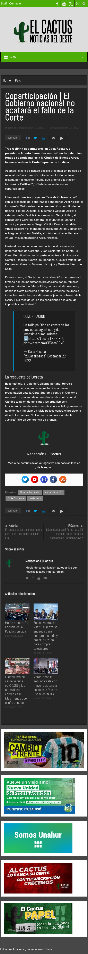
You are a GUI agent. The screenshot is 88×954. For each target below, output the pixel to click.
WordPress (45, 949)
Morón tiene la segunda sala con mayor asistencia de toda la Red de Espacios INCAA (45, 685)
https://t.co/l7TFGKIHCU (46, 338)
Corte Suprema (16, 498)
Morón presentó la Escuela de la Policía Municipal (17, 627)
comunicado (73, 277)
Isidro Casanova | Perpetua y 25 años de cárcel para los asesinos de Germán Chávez (64, 532)
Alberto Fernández (30, 492)
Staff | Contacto (11, 3)
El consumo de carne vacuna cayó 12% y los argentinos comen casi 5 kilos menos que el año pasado (16, 690)
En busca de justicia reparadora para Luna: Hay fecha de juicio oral (23, 532)
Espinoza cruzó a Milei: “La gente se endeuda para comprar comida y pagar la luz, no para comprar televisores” (46, 635)
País (18, 80)
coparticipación (53, 492)
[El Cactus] (44, 29)
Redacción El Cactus (39, 561)
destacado (35, 498)
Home (7, 80)
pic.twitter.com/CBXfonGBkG (44, 343)
